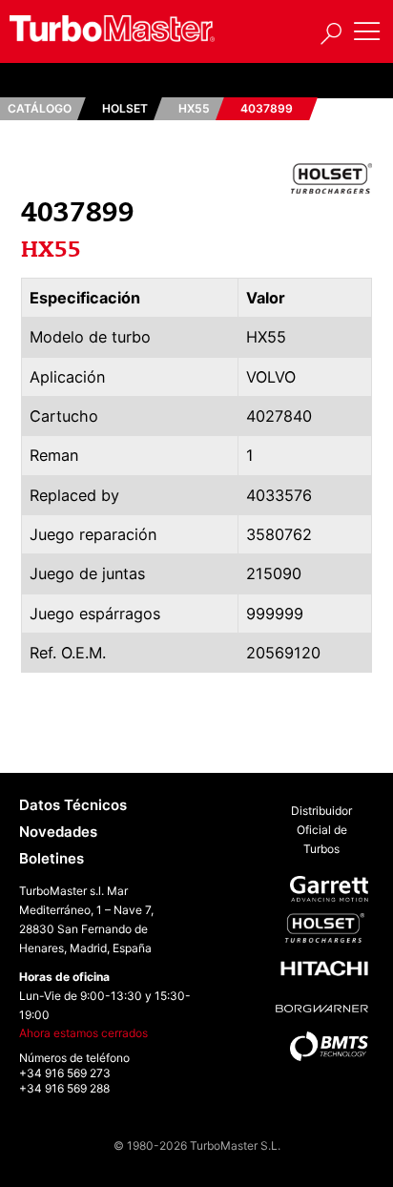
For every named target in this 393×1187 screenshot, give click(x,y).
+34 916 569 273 (65, 1073)
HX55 (194, 108)
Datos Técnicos (73, 805)
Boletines (51, 858)
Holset (125, 108)
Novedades (58, 832)
